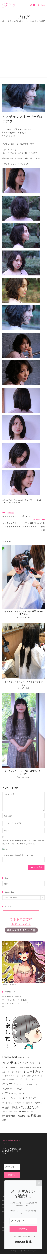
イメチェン (9, 500)
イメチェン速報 (35, 1067)
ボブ (24, 1098)
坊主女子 (22, 1116)
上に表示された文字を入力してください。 (19, 855)
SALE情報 (21, 1057)
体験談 (5, 1107)
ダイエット (38, 1076)
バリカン (19, 1084)
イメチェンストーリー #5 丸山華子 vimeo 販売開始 (23, 612)
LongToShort (9, 1057)
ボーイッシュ (7, 1103)
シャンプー (11, 1072)
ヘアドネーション (13, 1093)
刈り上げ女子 (30, 1107)
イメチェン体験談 (8, 1067)
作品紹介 (23, 133)
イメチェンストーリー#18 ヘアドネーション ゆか (23, 772)
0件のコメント (12, 136)
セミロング (30, 1076)
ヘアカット (31, 500)
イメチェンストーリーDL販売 (16, 1000)
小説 (28, 1116)
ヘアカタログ (11, 133)
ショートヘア (8, 1076)
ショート (19, 1072)
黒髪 (4, 1120)
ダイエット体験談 (8, 1079)
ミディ (4, 502)
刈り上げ (15, 1107)
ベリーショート (11, 1098)
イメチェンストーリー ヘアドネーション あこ (24, 683)
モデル (28, 1103)
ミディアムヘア (12, 502)
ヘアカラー (39, 500)
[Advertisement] (23, 48)
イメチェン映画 (22, 1067)
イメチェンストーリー (20, 500)
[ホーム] (3, 21)
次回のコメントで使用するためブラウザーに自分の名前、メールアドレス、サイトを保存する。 (23, 842)
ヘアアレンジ (33, 1084)
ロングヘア (37, 1102)
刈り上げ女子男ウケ (9, 1116)
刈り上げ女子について (9, 1111)
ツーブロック (21, 1079)
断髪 (33, 1115)
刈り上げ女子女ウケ (25, 1111)
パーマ (25, 1084)
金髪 (39, 1116)
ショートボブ (20, 1076)
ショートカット (34, 1071)
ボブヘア (32, 1098)
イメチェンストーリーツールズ (16, 1003)
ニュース (31, 1079)
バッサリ (8, 1084)
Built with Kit (23, 1241)
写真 (19, 502)
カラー (4, 1072)
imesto (9, 129)
